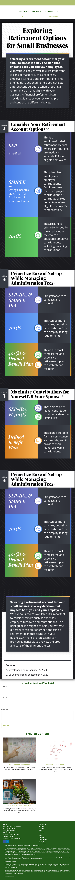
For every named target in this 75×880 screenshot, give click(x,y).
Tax (40, 834)
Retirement (42, 826)
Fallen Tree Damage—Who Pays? (19, 806)
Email (5, 698)
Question (4, 709)
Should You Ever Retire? (55, 765)
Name (5, 686)
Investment (42, 828)
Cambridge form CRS (9, 876)
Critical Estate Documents (19, 765)
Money (41, 835)
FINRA (59, 864)
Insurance (42, 832)
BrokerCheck (36, 845)
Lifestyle (41, 837)
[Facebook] (22, 16)
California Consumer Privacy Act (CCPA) (51, 857)
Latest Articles (43, 839)
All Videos (42, 841)
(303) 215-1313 (54, 16)
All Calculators (43, 843)
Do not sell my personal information (34, 858)
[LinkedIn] (20, 16)
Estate (41, 830)
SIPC (63, 864)
